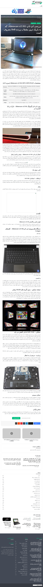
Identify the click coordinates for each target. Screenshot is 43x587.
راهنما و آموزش (37, 482)
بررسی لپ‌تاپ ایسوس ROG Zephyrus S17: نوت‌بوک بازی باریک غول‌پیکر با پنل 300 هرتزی (7, 524)
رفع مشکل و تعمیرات (36, 486)
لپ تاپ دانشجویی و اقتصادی (35, 496)
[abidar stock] (21, 11)
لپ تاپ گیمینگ (33, 23)
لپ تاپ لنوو (38, 502)
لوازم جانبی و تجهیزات (36, 507)
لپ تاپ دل (27, 16)
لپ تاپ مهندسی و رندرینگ (35, 505)
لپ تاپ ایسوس (37, 495)
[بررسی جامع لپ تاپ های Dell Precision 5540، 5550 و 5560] (26, 520)
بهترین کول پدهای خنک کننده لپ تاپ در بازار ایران (31, 465)
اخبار (39, 475)
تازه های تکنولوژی (37, 479)
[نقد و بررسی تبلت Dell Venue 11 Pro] (16, 522)
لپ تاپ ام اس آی (37, 493)
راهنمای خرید (37, 484)
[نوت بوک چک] (37, 2)
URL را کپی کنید (16, 418)
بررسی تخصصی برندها (32, 16)
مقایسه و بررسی (37, 509)
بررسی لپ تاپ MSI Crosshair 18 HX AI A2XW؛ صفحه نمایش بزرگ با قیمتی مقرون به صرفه (36, 525)
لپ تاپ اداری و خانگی (36, 491)
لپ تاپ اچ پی (37, 489)
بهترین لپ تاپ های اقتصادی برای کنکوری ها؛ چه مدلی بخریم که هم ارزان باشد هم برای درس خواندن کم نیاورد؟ (31, 460)
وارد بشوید (31, 449)
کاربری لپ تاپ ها (24, 553)
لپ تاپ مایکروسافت (36, 503)
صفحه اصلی (38, 16)
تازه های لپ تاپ (24, 546)
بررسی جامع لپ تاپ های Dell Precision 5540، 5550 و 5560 (26, 524)
